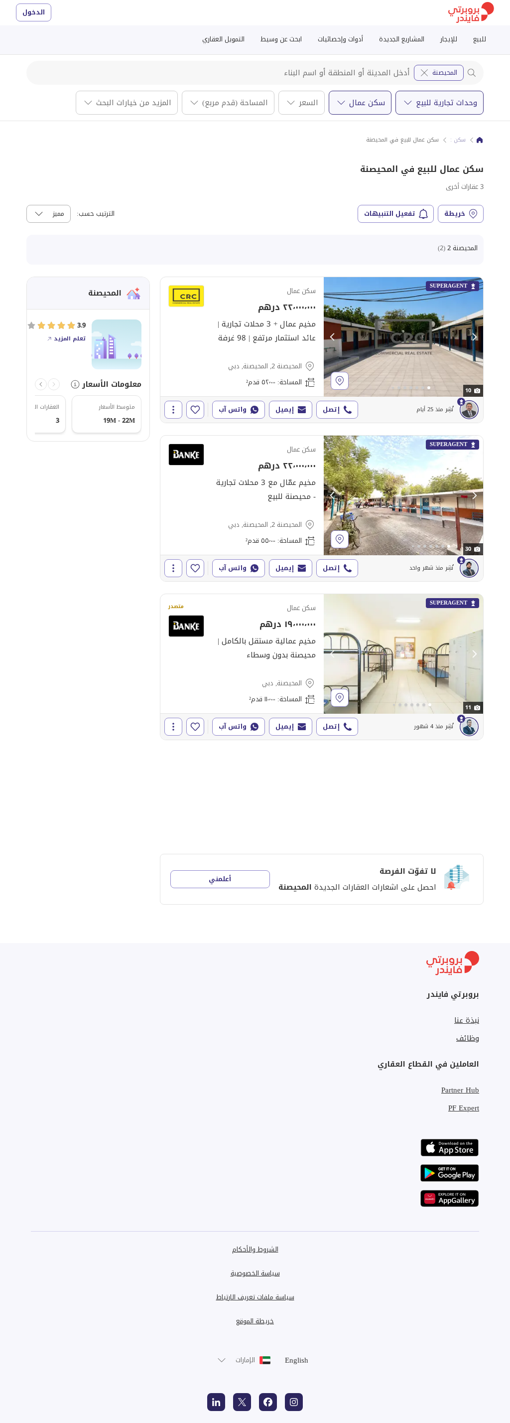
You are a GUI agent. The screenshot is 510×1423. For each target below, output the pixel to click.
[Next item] (41, 384)
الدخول (33, 12)
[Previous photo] (333, 337)
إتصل (331, 409)
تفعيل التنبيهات (389, 213)
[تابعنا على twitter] (242, 1402)
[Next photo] (474, 337)
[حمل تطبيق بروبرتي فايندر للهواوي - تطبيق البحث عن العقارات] (449, 1198)
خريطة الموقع (255, 1321)
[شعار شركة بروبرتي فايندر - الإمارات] (471, 12)
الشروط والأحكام (255, 1249)
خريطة (454, 213)
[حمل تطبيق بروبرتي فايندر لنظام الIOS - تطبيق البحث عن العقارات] (449, 1147)
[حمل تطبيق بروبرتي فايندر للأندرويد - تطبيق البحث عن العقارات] (449, 1173)
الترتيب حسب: (96, 214)
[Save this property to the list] (195, 410)
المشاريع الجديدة (401, 39)
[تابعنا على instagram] (294, 1402)
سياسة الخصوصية (255, 1273)
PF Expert (463, 1108)
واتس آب (233, 409)
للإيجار (448, 39)
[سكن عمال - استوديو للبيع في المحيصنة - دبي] (322, 667)
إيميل (284, 409)
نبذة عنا (466, 1020)
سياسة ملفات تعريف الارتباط (255, 1297)
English (296, 1360)
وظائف (467, 1038)
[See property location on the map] (340, 381)
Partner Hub (460, 1090)
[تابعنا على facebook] (268, 1402)
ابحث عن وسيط (281, 39)
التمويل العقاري (223, 39)
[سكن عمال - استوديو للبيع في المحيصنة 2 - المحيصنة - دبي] (322, 350)
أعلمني (220, 879)
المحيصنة (444, 72)
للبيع (479, 39)
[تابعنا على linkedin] (216, 1402)
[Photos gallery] (403, 337)
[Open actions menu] (173, 410)
